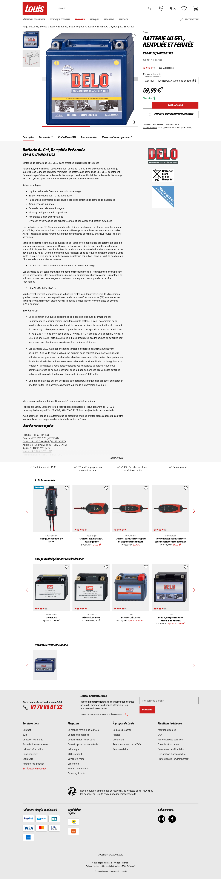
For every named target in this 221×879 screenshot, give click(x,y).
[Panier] (195, 8)
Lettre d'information (33, 749)
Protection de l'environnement (173, 758)
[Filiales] (161, 8)
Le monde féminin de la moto (83, 730)
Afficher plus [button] (116, 457)
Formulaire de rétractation (171, 749)
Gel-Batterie (51, 617)
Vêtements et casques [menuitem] (34, 19)
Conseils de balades (78, 734)
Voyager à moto (76, 758)
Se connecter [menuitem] (191, 19)
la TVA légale (166, 124)
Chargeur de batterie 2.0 (51, 539)
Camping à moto (76, 773)
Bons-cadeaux (30, 754)
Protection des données (170, 739)
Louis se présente (122, 730)
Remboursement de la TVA (127, 744)
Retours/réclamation (33, 763)
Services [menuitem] (123, 19)
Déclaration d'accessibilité (172, 754)
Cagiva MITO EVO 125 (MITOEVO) (41, 438)
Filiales (116, 734)
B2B (25, 734)
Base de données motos (35, 744)
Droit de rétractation (168, 744)
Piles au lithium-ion (91, 617)
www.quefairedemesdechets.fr (120, 794)
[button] (150, 8)
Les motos (73, 763)
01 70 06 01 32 (46, 707)
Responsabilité (120, 749)
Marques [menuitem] (94, 19)
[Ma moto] (173, 8)
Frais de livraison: (150, 128)
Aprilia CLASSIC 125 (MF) (36, 448)
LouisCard (28, 758)
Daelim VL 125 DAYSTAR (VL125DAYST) (44, 441)
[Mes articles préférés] (184, 8)
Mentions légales (167, 730)
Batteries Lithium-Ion (131, 617)
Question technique (33, 739)
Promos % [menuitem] (80, 19)
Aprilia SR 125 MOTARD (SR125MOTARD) (45, 444)
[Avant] (135, 79)
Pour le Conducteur (78, 768)
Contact (27, 730)
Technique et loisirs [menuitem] (60, 19)
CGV (160, 734)
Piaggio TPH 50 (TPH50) (36, 434)
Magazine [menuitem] (109, 19)
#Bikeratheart (75, 754)
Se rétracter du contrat (34, 768)
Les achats (118, 739)
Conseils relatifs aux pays (81, 739)
